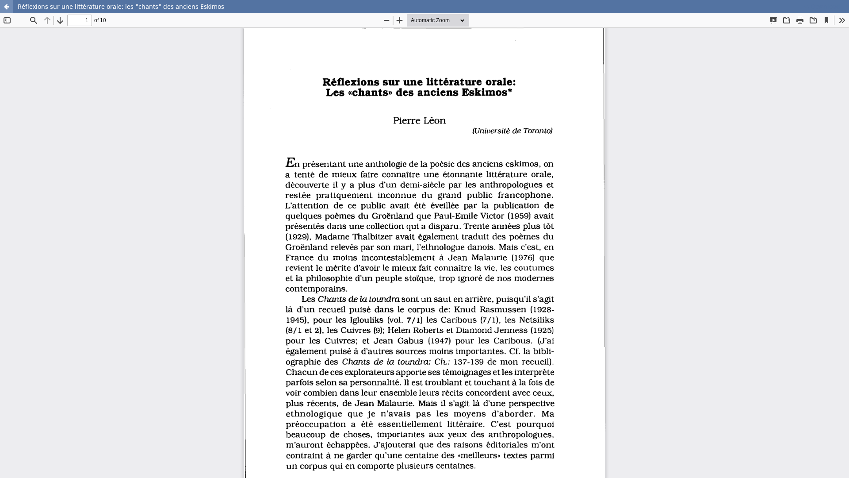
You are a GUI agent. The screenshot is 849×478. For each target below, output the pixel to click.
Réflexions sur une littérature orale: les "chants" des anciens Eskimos (121, 6)
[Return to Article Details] (6, 6)
